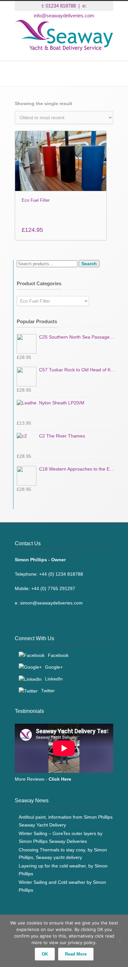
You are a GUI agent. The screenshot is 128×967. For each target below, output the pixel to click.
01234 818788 (61, 6)
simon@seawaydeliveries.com (51, 602)
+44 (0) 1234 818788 (61, 574)
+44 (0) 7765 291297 (53, 588)
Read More (76, 954)
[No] (120, 941)
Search (89, 263)
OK (45, 954)
